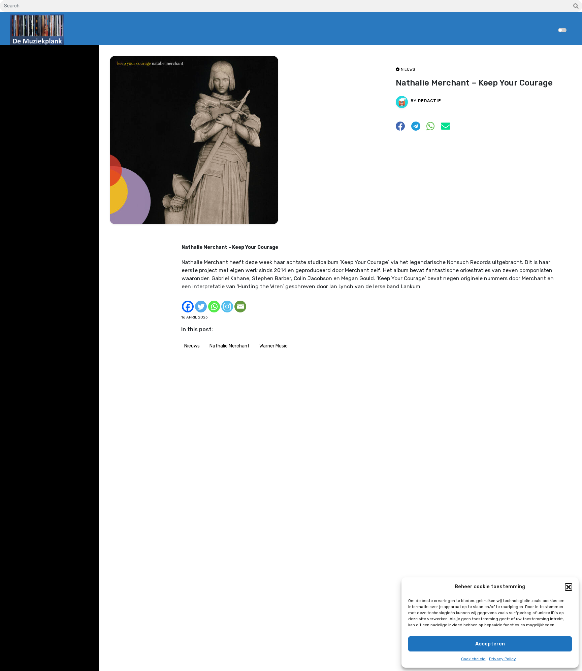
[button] (568, 586)
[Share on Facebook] (400, 128)
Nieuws (192, 346)
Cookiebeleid (473, 659)
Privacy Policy (502, 659)
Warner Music (273, 346)
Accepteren (490, 644)
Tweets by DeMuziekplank (39, 55)
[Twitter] (201, 306)
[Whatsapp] (214, 306)
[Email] (240, 306)
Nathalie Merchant (229, 346)
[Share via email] (445, 128)
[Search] (576, 6)
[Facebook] (188, 306)
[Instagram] (227, 306)
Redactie (429, 100)
